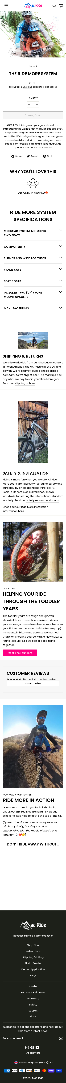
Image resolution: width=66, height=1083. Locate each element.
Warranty (33, 998)
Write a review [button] (33, 683)
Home (32, 66)
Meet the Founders (20, 653)
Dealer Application (33, 969)
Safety (33, 1004)
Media (33, 986)
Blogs (33, 1016)
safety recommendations (42, 500)
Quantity (33, 98)
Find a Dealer (33, 963)
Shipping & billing (33, 957)
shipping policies (25, 383)
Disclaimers (33, 1053)
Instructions (33, 951)
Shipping (27, 86)
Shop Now (33, 945)
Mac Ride (37, 1078)
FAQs (33, 975)
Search (33, 1010)
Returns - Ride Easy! (33, 992)
